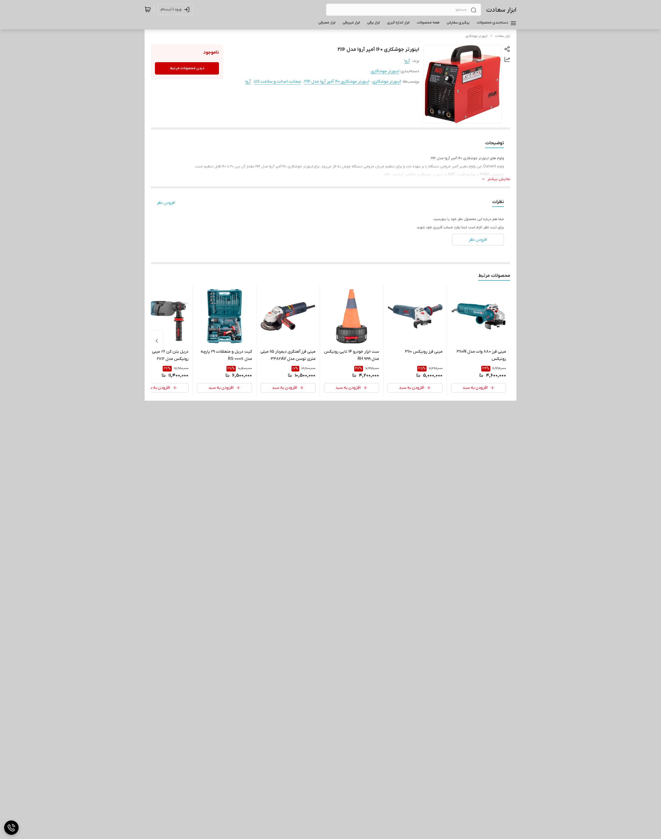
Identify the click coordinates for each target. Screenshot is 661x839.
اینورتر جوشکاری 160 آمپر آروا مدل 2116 (336, 81)
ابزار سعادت (501, 10)
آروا (407, 60)
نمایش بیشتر (498, 179)
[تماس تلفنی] (11, 827)
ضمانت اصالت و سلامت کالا (277, 81)
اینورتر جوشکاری (476, 36)
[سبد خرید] (148, 9)
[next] (157, 340)
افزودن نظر (166, 202)
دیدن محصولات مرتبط (187, 68)
